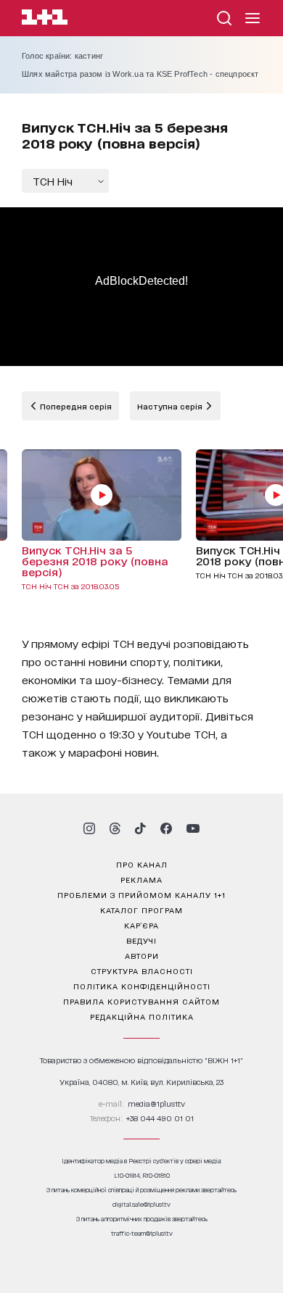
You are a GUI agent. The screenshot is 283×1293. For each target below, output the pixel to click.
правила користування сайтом (141, 1001)
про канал (142, 864)
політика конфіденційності (141, 985)
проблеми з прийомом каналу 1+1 (141, 894)
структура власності (142, 970)
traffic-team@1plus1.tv (142, 1233)
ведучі (141, 940)
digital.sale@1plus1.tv (141, 1204)
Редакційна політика (142, 1016)
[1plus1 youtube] (193, 828)
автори (142, 955)
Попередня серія (75, 406)
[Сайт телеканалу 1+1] (44, 19)
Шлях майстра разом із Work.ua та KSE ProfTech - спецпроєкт (140, 74)
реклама (141, 879)
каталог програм (141, 909)
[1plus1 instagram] (89, 828)
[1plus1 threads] (115, 828)
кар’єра (141, 924)
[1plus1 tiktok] (140, 828)
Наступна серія (171, 406)
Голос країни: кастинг (62, 55)
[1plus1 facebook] (166, 828)
